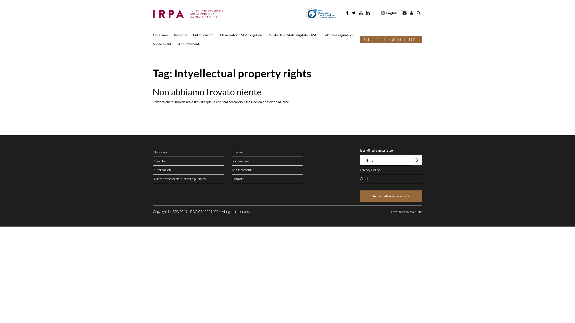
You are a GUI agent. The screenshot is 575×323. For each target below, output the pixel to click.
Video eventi (162, 44)
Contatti (238, 179)
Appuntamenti (189, 44)
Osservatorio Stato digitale (241, 35)
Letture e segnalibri (338, 35)
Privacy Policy (370, 170)
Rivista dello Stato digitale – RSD (293, 35)
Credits (365, 179)
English (391, 13)
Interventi (239, 152)
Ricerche (180, 35)
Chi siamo (160, 35)
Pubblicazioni (203, 35)
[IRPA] (189, 14)
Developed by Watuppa (406, 212)
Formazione (240, 161)
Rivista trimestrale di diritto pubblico (390, 39)
